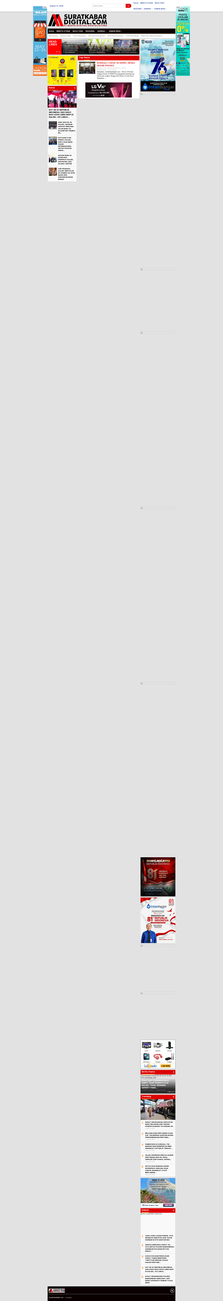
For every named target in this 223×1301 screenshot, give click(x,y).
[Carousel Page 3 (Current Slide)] (171, 1091)
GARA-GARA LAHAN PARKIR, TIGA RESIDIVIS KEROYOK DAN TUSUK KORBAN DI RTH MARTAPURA (159, 1238)
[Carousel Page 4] (172, 1091)
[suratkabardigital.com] (77, 20)
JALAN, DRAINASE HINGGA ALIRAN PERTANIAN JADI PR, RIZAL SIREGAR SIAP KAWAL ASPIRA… (159, 1157)
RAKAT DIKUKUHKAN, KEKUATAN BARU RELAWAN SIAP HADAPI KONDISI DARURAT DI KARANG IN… (159, 1124)
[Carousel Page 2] (169, 1091)
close (44, 7)
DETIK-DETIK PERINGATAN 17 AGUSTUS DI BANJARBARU (156, 1085)
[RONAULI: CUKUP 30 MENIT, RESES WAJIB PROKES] (106, 78)
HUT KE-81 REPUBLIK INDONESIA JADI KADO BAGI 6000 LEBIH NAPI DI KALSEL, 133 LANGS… (61, 113)
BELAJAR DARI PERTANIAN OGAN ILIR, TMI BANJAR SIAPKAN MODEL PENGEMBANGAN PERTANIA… (159, 1135)
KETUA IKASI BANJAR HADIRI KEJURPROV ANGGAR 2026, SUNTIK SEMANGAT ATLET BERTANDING (124, 48)
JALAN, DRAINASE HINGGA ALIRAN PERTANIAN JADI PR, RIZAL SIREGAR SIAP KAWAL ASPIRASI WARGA (100, 49)
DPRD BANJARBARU (114, 68)
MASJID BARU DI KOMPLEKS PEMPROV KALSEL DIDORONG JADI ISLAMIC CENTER (65, 159)
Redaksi (69, 1297)
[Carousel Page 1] (168, 1091)
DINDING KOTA (102, 68)
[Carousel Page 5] (174, 1091)
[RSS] (172, 1291)
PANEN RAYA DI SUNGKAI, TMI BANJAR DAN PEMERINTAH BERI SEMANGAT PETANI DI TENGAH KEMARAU (74, 48)
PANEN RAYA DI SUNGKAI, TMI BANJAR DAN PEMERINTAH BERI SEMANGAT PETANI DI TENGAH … (159, 1146)
